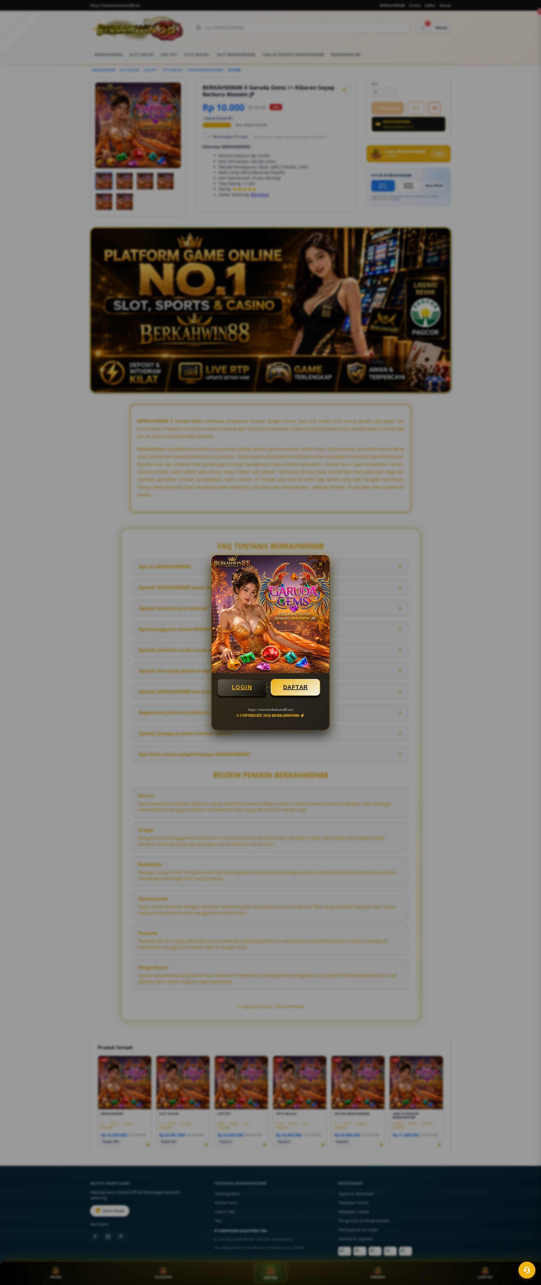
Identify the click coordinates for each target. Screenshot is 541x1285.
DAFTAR (295, 687)
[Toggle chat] (526, 1270)
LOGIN (242, 687)
